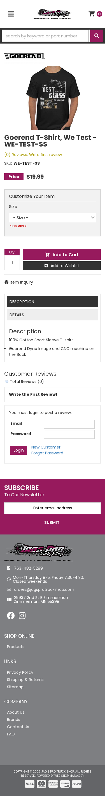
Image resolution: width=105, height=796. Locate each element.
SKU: (8, 163)
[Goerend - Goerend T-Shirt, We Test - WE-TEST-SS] (24, 56)
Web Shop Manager (69, 776)
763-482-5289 (28, 568)
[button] (52, 36)
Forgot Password (47, 453)
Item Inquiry (21, 282)
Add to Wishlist (65, 265)
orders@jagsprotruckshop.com (44, 589)
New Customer (45, 447)
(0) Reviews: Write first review (33, 154)
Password (20, 434)
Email (16, 423)
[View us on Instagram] (22, 617)
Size (13, 206)
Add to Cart (65, 255)
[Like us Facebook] (11, 617)
